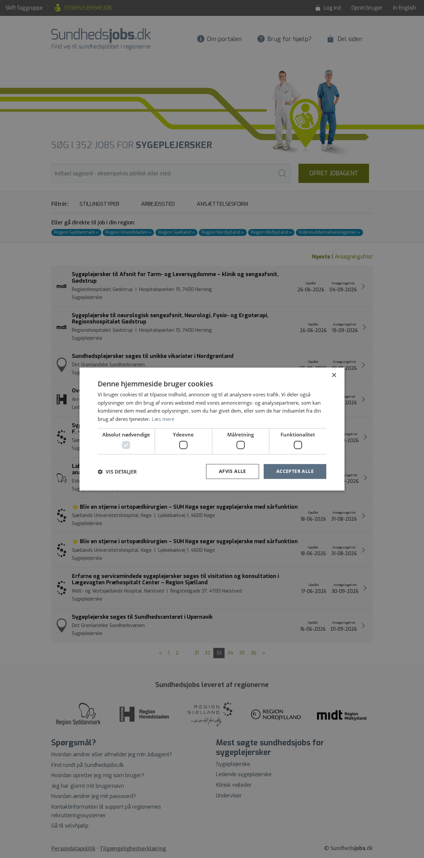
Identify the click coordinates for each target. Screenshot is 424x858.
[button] (117, 471)
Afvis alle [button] (232, 471)
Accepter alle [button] (295, 471)
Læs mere (163, 419)
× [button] (333, 375)
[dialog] (212, 429)
